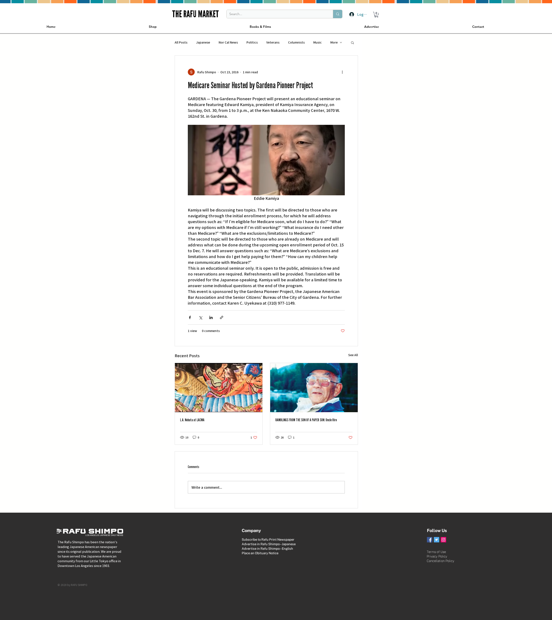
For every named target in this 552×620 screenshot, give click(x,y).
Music (317, 42)
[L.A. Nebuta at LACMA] (218, 387)
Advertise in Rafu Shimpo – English (267, 548)
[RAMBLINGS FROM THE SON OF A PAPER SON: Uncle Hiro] (314, 387)
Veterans (272, 42)
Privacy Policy (437, 556)
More (334, 42)
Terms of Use (436, 552)
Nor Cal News (228, 42)
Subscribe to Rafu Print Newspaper (268, 539)
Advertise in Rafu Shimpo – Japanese (269, 544)
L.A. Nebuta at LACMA (192, 420)
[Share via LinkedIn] (211, 317)
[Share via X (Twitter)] (200, 317)
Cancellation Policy (440, 561)
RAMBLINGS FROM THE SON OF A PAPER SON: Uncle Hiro (306, 420)
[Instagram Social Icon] (443, 539)
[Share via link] (222, 317)
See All (353, 355)
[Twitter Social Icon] (436, 539)
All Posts (181, 42)
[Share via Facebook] (190, 317)
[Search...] (337, 14)
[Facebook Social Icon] (429, 539)
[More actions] (342, 72)
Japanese (203, 42)
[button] (376, 14)
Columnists (296, 42)
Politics (252, 42)
